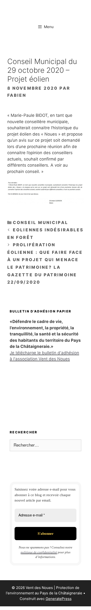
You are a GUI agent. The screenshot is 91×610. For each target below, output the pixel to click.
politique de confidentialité (39, 552)
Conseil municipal (40, 222)
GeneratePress (59, 598)
